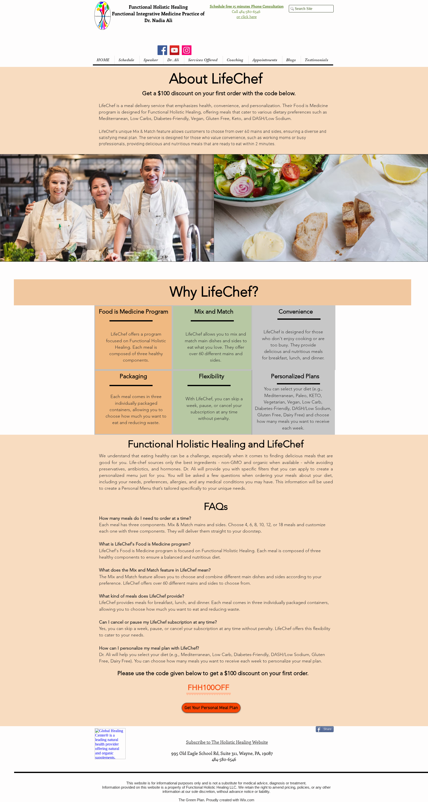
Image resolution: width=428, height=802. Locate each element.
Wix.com (247, 800)
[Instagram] (186, 50)
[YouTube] (174, 50)
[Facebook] (162, 50)
